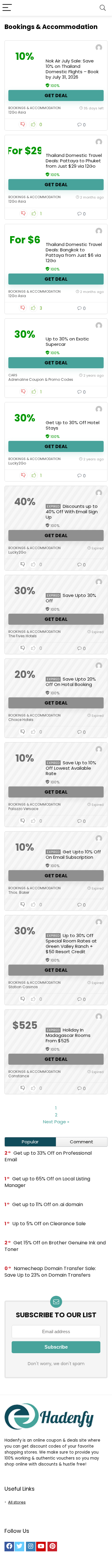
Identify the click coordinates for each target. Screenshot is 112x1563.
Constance (18, 1075)
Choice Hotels (20, 719)
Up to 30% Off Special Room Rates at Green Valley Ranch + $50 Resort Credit (71, 943)
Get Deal (56, 95)
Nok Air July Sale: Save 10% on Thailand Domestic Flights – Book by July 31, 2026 (72, 69)
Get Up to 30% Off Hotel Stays (72, 425)
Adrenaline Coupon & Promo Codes (40, 379)
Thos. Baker (18, 892)
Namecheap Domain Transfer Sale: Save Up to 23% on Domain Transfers (50, 1271)
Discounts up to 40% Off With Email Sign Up (72, 511)
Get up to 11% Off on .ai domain (47, 1204)
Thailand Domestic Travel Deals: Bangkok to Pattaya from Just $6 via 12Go (74, 252)
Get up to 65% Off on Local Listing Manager (47, 1182)
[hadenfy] (99, 48)
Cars (12, 375)
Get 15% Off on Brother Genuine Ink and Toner (55, 1246)
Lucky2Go (17, 463)
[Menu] (7, 8)
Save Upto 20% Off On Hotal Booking (71, 681)
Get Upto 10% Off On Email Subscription (73, 854)
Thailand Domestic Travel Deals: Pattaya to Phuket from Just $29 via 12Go (74, 160)
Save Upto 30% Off (71, 598)
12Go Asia (17, 112)
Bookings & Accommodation (34, 108)
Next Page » (56, 1122)
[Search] (103, 8)
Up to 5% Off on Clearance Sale (49, 1223)
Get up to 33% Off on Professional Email (48, 1156)
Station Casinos (23, 986)
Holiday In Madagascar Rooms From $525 (68, 1035)
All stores (17, 1502)
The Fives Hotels (22, 635)
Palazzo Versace (23, 808)
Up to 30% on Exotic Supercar (67, 341)
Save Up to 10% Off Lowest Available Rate (71, 768)
